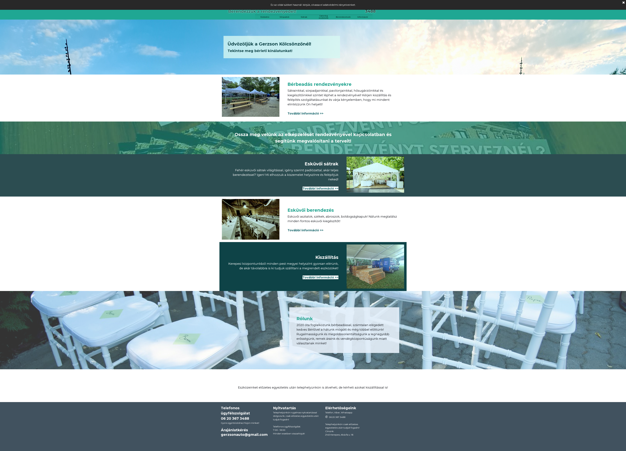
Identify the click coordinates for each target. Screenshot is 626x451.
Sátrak (304, 17)
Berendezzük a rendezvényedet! (262, 11)
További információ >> (305, 113)
